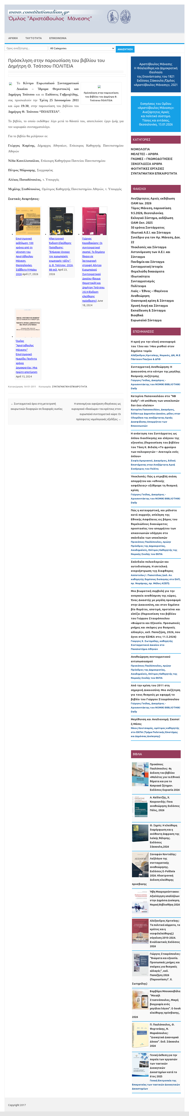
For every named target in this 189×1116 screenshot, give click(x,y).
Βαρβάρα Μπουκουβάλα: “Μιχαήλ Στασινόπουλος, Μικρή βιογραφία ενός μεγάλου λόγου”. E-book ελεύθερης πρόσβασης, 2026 (156, 1004)
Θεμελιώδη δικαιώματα (147, 271)
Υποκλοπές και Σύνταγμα (148, 247)
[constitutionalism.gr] (72, 27)
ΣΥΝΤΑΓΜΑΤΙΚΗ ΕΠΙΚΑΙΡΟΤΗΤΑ (69, 386)
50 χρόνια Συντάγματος (148, 227)
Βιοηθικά (137, 315)
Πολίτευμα (138, 286)
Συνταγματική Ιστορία (147, 266)
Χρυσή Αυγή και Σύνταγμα (149, 305)
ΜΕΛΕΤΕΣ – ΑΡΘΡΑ (144, 154)
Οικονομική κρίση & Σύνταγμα (152, 300)
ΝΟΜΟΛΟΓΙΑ (140, 149)
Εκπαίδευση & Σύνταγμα (148, 310)
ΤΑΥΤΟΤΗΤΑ (33, 38)
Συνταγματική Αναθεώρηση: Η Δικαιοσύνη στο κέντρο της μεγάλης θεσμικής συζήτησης (155, 371)
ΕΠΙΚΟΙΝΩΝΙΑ (57, 38)
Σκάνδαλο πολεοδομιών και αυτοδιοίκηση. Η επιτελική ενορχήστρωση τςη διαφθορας (152, 566)
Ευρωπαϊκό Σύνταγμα (146, 320)
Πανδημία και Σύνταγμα (147, 261)
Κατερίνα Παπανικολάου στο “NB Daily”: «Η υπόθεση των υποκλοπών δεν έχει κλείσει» (155, 400)
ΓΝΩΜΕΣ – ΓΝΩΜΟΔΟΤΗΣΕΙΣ (152, 158)
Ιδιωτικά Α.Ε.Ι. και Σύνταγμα (151, 232)
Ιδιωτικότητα (140, 276)
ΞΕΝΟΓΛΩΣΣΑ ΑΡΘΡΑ (146, 163)
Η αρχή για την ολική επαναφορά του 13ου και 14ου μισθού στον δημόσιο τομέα (153, 346)
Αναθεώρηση (140, 295)
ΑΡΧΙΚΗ (13, 38)
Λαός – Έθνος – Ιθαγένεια (149, 291)
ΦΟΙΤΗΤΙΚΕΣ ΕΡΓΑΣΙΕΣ (147, 168)
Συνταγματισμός (143, 281)
